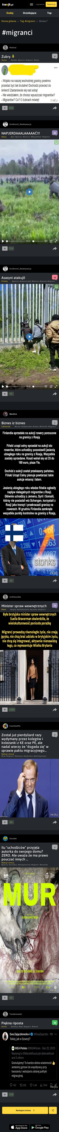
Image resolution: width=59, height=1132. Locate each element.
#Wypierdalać (36, 137)
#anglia (13, 609)
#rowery (36, 427)
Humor (4, 60)
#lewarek (43, 281)
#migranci (29, 60)
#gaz (12, 137)
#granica (21, 60)
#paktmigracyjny (40, 756)
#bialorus (26, 137)
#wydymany (28, 756)
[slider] (15, 241)
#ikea (21, 1027)
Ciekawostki (5, 427)
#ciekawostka (26, 427)
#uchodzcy (13, 865)
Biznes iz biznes (13, 423)
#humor (18, 427)
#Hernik (35, 1027)
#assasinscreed (25, 281)
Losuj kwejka (53, 1110)
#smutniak (44, 865)
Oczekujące (29, 12)
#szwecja (14, 1027)
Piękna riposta (12, 1023)
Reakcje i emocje (7, 754)
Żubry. (6, 57)
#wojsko (14, 60)
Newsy (3, 137)
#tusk (3, 756)
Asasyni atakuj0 (13, 278)
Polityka (4, 281)
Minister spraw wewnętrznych (24, 606)
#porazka (33, 609)
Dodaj (9, 12)
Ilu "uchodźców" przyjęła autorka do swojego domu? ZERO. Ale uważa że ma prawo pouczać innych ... (24, 853)
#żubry (36, 60)
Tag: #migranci (27, 21)
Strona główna (8, 21)
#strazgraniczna (24, 865)
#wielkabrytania (23, 609)
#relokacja (19, 756)
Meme (3, 609)
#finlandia (43, 427)
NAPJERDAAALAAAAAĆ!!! (20, 133)
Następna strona (23, 1110)
